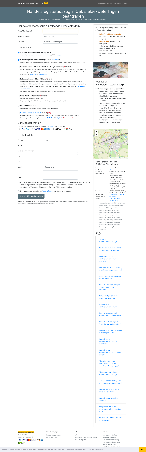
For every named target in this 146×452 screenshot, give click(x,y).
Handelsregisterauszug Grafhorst (109, 215)
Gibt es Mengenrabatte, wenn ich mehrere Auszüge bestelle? (110, 382)
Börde (111, 170)
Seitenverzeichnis (109, 444)
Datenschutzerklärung (111, 440)
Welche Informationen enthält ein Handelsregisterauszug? (110, 249)
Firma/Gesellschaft (25, 31)
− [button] (96, 134)
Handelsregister (80, 440)
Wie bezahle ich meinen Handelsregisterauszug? (108, 373)
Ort (19, 162)
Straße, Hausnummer (26, 151)
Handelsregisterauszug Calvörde (109, 210)
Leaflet (110, 158)
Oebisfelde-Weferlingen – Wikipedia (109, 208)
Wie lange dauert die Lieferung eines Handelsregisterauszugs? (110, 268)
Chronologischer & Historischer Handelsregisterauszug (45, 67)
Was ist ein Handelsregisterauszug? (108, 240)
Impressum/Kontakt (110, 435)
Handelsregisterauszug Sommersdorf (110, 219)
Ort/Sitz (21, 42)
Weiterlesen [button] (99, 449)
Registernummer (24, 36)
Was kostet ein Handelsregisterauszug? (108, 305)
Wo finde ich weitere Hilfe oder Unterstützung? (110, 419)
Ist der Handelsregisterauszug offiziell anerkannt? (110, 277)
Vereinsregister (105, 3)
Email (20, 178)
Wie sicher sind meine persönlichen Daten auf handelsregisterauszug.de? (109, 363)
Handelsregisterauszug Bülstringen (109, 212)
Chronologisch (43, 74)
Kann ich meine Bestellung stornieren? (108, 399)
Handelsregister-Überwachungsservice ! (40, 60)
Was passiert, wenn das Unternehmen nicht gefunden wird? (110, 409)
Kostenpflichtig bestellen (31, 196)
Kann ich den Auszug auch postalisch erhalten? (109, 390)
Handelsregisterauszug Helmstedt (109, 224)
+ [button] (96, 131)
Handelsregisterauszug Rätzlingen (109, 217)
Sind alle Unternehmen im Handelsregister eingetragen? (110, 314)
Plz (19, 156)
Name (20, 145)
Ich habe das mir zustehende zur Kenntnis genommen (46, 191)
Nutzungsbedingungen (111, 442)
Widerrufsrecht (47, 191)
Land (20, 167)
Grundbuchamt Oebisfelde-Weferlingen (111, 205)
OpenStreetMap (117, 158)
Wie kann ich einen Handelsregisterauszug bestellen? (107, 258)
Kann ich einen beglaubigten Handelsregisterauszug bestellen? (109, 287)
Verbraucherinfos (109, 437)
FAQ (125, 3)
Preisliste (118, 3)
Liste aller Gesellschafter (33, 96)
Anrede (20, 140)
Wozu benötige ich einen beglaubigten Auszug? (108, 297)
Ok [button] (142, 449)
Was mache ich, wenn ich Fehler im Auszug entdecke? (111, 331)
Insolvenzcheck (28, 106)
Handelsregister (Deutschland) (85, 437)
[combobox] (60, 31)
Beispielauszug (60, 55)
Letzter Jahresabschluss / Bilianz (36, 79)
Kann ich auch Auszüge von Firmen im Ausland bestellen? (110, 323)
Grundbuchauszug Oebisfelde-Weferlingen (112, 203)
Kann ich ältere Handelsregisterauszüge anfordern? (108, 341)
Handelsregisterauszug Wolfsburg (109, 222)
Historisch (32, 74)
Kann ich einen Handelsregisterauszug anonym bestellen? (110, 352)
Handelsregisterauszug (32, 3)
